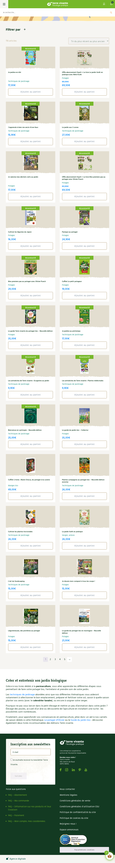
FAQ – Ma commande (18, 800)
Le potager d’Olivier (54, 720)
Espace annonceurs (69, 829)
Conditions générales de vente (75, 800)
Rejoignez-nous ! (68, 823)
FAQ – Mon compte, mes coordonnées (26, 821)
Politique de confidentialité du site (78, 812)
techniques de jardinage (22, 695)
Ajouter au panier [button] (31, 91)
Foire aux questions (16, 789)
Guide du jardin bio (80, 720)
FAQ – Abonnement (17, 795)
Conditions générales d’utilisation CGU (79, 806)
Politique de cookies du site (74, 818)
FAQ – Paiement (16, 815)
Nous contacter (67, 789)
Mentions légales (68, 795)
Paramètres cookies (84, 850)
